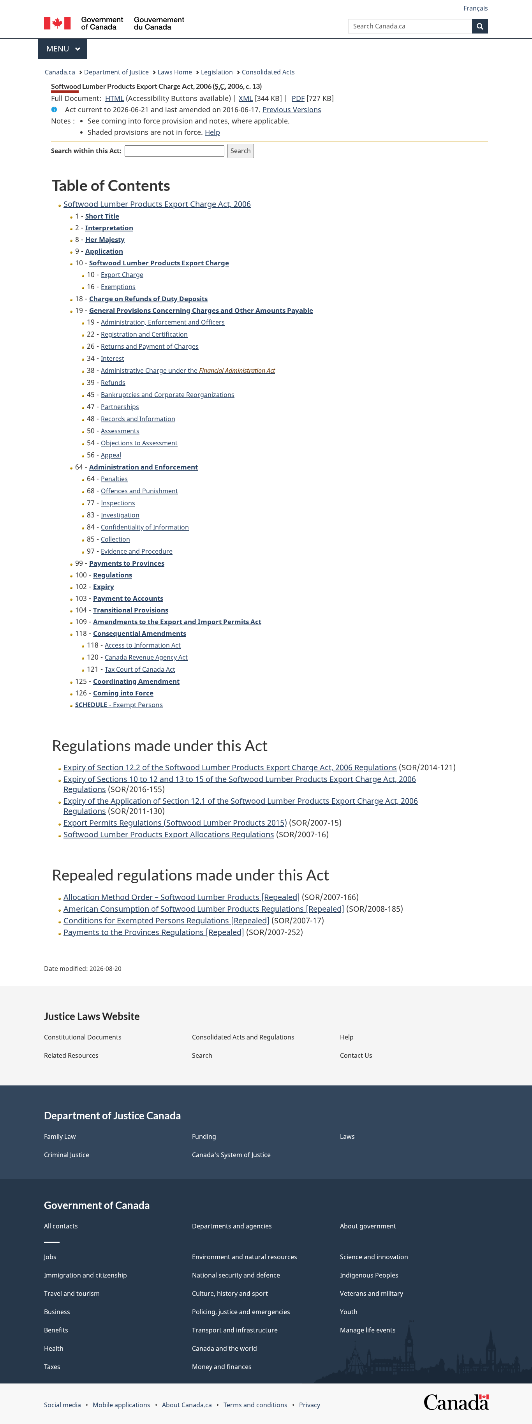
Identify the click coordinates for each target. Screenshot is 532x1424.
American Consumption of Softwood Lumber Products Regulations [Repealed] (203, 908)
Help (212, 132)
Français (475, 8)
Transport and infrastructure (235, 1330)
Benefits (56, 1330)
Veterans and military (371, 1293)
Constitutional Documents (83, 1037)
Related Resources (71, 1055)
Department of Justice (116, 72)
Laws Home (175, 72)
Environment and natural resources (244, 1257)
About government (368, 1226)
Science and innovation (374, 1257)
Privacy (309, 1405)
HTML (114, 98)
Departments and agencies (232, 1226)
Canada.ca (60, 72)
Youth (349, 1312)
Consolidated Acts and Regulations (243, 1037)
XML (246, 98)
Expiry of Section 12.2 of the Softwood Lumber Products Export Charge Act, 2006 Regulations (230, 767)
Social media (62, 1405)
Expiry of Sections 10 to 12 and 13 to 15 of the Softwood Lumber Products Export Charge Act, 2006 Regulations (239, 784)
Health (53, 1348)
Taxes (52, 1366)
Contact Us (356, 1055)
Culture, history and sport (230, 1293)
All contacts (61, 1226)
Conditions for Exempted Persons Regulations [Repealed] (166, 920)
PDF (298, 98)
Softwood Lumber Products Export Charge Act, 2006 (157, 204)
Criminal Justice (66, 1154)
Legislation (217, 72)
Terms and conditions (255, 1405)
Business (57, 1312)
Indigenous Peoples (369, 1275)
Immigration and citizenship (85, 1275)
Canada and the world (224, 1348)
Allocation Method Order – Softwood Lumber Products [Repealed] (181, 897)
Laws (347, 1136)
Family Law (60, 1136)
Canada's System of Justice (231, 1154)
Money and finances (222, 1366)
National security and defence (236, 1275)
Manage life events (368, 1330)
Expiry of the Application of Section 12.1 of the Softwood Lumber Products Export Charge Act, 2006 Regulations (240, 806)
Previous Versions (291, 109)
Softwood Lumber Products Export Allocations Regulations (168, 834)
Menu (58, 48)
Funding (204, 1136)
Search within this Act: (86, 150)
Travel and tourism (72, 1293)
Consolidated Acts (268, 72)
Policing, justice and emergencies (241, 1312)
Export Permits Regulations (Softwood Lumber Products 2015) (175, 822)
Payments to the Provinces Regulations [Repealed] (153, 932)
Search (202, 1055)
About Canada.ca (187, 1405)
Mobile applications (121, 1405)
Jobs (50, 1257)
